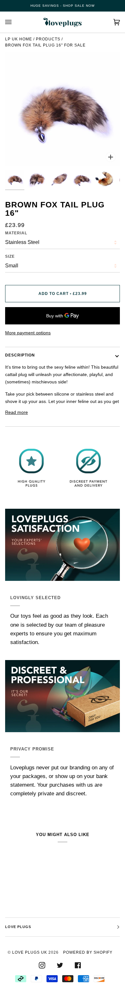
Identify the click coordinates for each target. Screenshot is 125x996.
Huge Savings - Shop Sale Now (62, 5)
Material (16, 233)
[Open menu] (14, 22)
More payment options (28, 332)
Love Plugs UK (29, 952)
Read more (16, 412)
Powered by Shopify (88, 952)
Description (20, 355)
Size (10, 256)
